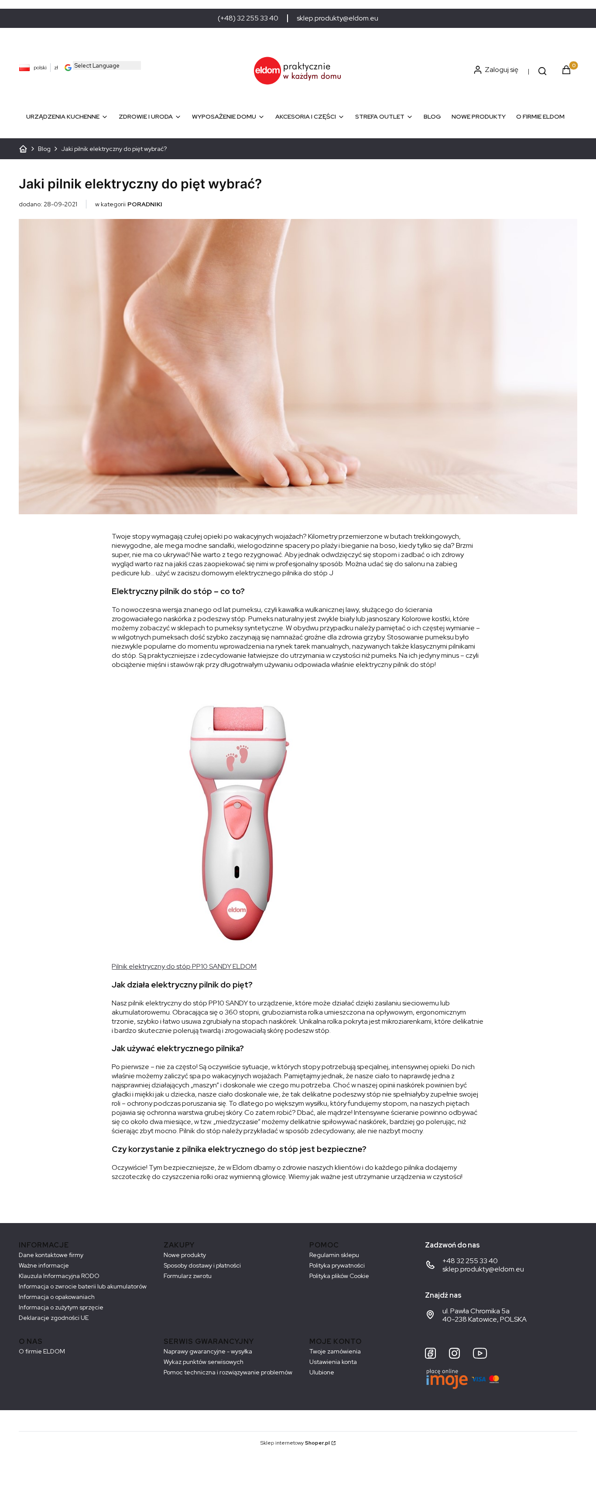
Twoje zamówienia (335, 1351)
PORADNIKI (144, 204)
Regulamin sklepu (334, 1255)
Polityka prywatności (337, 1265)
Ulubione (321, 1372)
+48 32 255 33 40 (470, 1261)
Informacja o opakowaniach (57, 1297)
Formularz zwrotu (188, 1276)
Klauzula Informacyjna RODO (59, 1276)
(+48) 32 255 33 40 (248, 18)
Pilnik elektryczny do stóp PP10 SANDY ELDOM (184, 966)
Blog (44, 149)
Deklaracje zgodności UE (54, 1318)
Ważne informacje (44, 1265)
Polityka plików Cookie (339, 1276)
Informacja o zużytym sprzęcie (61, 1307)
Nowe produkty (185, 1255)
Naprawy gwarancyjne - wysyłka (208, 1351)
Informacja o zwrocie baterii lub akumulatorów (83, 1286)
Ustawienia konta (333, 1362)
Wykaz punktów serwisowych (203, 1362)
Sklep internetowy (295, 1442)
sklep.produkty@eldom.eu (337, 18)
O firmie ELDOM (42, 1351)
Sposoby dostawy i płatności (202, 1265)
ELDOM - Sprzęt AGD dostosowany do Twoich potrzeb (23, 148)
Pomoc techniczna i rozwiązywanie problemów (228, 1372)
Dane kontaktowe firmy (51, 1255)
